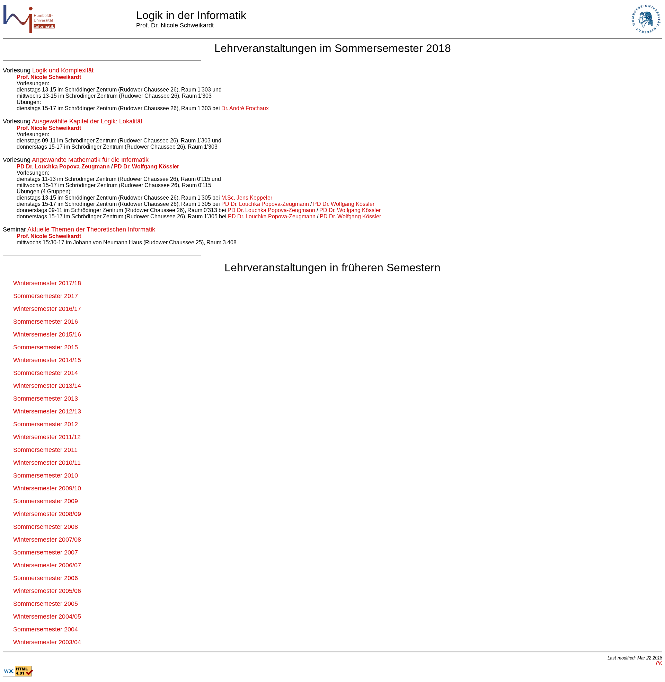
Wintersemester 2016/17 (47, 308)
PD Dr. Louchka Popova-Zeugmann (64, 166)
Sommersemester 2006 (45, 578)
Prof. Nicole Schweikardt (49, 77)
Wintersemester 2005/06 (47, 590)
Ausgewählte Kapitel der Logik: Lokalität (87, 121)
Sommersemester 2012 (45, 424)
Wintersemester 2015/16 (47, 334)
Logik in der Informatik (191, 15)
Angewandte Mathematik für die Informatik (90, 159)
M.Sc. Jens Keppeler (246, 198)
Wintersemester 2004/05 (47, 616)
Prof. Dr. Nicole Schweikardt (175, 25)
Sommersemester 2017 (45, 295)
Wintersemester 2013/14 (47, 385)
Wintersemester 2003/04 (47, 642)
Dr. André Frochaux (245, 108)
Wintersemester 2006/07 (47, 565)
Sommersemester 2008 (45, 526)
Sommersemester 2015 (45, 347)
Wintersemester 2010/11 (47, 462)
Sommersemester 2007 (45, 552)
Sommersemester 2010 (45, 475)
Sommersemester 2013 (45, 398)
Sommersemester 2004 (45, 629)
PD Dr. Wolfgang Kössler (146, 166)
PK (659, 663)
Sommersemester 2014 (45, 372)
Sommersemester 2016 (45, 321)
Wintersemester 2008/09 (47, 513)
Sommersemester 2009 (45, 501)
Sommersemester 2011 (45, 449)
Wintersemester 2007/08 (47, 539)
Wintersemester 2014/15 (47, 360)
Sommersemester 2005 (45, 603)
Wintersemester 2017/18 (47, 283)
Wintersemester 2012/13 (47, 411)
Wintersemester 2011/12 (47, 437)
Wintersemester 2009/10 (47, 488)
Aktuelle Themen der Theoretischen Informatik (91, 229)
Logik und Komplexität (63, 70)
